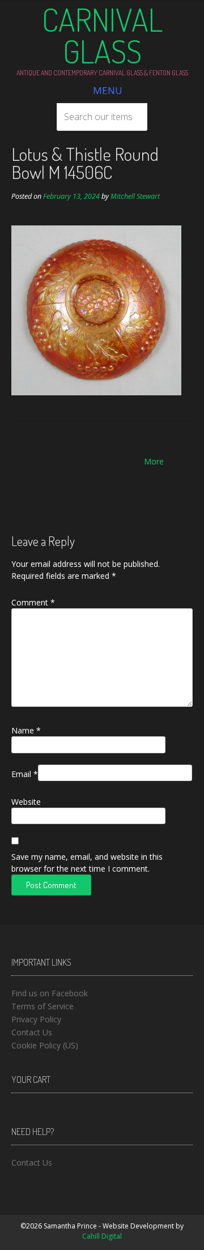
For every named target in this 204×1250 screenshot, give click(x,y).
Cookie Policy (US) (44, 1045)
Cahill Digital (102, 1236)
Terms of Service (42, 1006)
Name (26, 730)
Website (26, 801)
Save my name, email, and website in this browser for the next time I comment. (87, 862)
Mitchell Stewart (135, 196)
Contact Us (31, 1032)
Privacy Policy (36, 1019)
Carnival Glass (102, 35)
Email (24, 774)
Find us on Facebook (49, 993)
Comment (33, 602)
